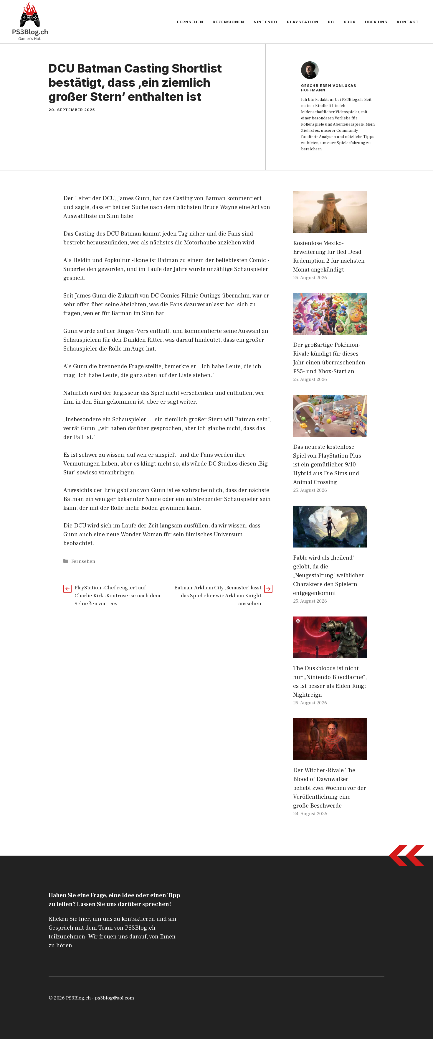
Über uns (376, 21)
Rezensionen (228, 21)
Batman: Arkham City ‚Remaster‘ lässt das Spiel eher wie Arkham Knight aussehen (217, 595)
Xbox (349, 21)
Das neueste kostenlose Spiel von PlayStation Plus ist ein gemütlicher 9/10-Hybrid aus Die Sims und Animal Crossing (327, 464)
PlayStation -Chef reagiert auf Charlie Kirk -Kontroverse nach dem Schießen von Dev (117, 595)
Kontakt (408, 21)
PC (331, 21)
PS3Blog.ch (78, 998)
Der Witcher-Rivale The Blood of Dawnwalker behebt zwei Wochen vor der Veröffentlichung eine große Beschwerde (329, 788)
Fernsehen (190, 21)
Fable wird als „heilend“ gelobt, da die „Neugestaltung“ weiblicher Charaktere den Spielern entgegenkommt (328, 575)
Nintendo (265, 21)
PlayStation (302, 21)
